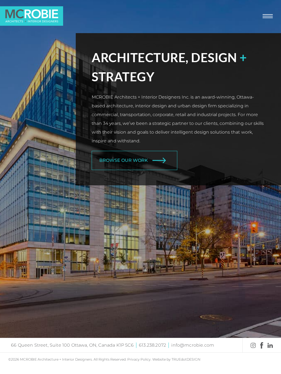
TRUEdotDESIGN (186, 359)
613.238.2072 (152, 345)
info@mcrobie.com (192, 345)
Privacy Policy (139, 359)
